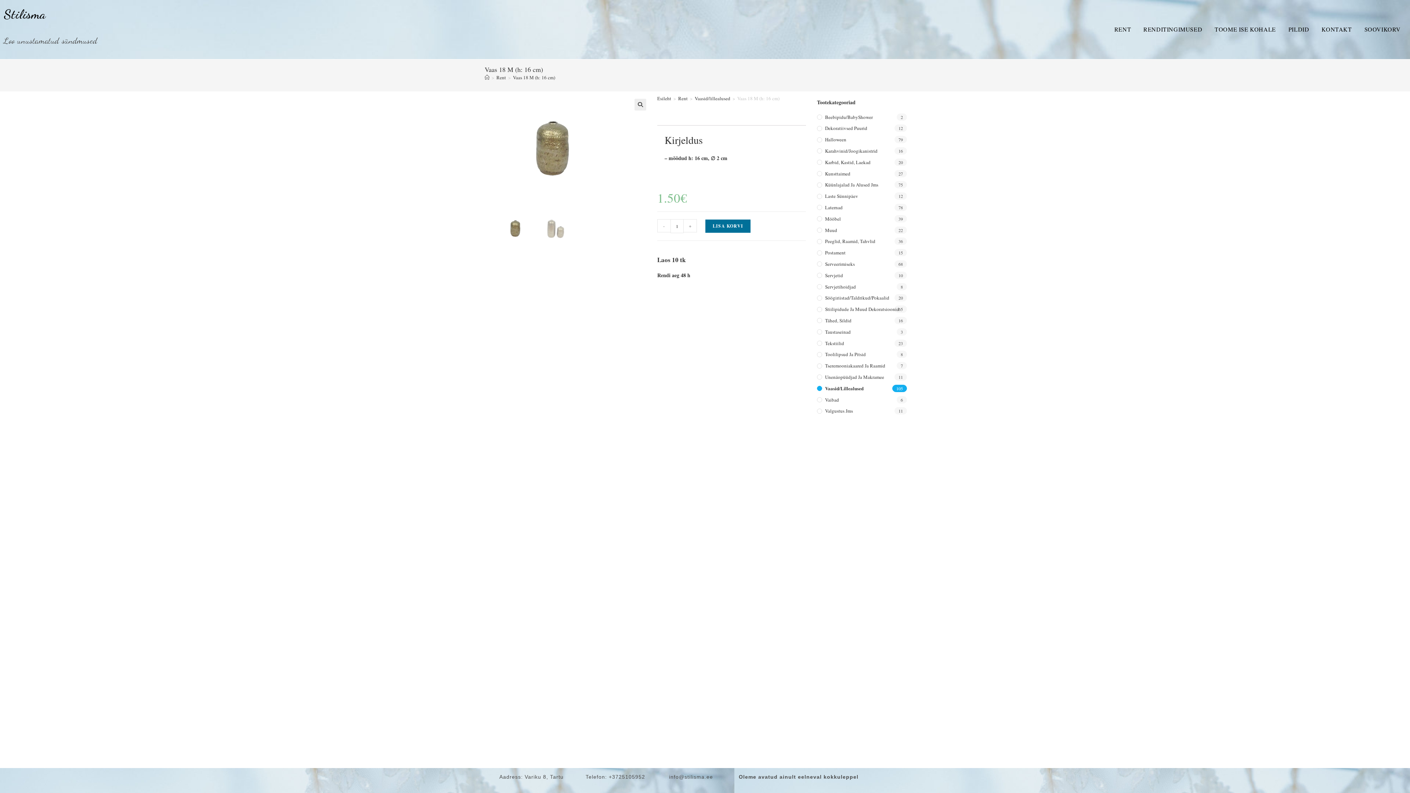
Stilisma (25, 14)
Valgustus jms (839, 411)
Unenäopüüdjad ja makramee (854, 377)
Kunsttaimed (837, 173)
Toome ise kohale (1245, 29)
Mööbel (833, 219)
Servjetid (834, 275)
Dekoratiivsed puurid (846, 128)
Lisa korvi (728, 226)
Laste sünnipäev (841, 196)
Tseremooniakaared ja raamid (855, 365)
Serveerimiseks (840, 264)
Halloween (835, 139)
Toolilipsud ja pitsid (845, 354)
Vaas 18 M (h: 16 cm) (534, 77)
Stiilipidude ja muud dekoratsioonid (862, 309)
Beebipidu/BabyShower (849, 117)
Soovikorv (1382, 29)
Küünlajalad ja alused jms (851, 184)
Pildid (1298, 29)
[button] (640, 105)
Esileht (664, 98)
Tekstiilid (834, 343)
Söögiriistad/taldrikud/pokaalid (857, 297)
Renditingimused (1172, 29)
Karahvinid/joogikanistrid (851, 151)
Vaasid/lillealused (712, 98)
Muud (831, 230)
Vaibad (832, 399)
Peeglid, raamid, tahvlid (850, 241)
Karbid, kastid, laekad (848, 162)
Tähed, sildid (838, 320)
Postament (835, 252)
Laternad (834, 207)
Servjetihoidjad (840, 286)
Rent (1122, 29)
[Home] (487, 77)
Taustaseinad (838, 332)
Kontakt (1337, 29)
